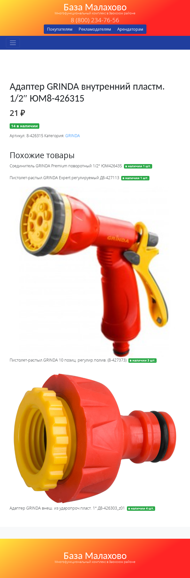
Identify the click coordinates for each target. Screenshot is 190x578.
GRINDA (72, 135)
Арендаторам (130, 29)
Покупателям (59, 29)
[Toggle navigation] (13, 43)
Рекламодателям (95, 29)
